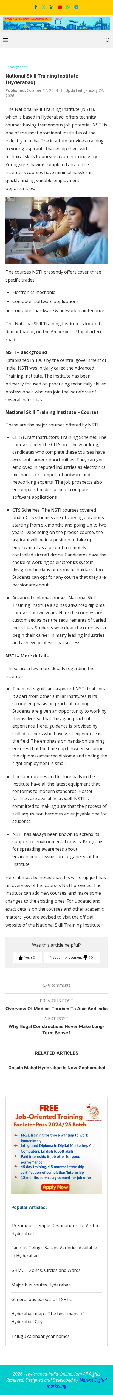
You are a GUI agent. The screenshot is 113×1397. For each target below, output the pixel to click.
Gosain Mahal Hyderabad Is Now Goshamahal (56, 1067)
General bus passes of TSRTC (41, 1299)
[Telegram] (76, 7)
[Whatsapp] (68, 7)
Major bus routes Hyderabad (41, 1285)
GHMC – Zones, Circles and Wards (46, 1270)
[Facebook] (36, 7)
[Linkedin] (51, 7)
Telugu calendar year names (40, 1336)
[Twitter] (43, 7)
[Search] (107, 40)
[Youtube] (60, 7)
